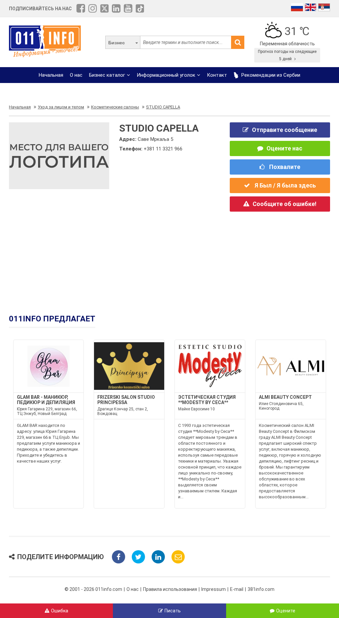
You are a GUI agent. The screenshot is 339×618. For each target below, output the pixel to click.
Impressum (213, 589)
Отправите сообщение (284, 129)
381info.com (261, 589)
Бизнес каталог (107, 75)
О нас (76, 75)
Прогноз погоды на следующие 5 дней (287, 55)
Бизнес (116, 42)
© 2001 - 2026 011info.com (93, 589)
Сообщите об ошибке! (284, 203)
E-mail (236, 589)
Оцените (285, 610)
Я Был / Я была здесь (284, 185)
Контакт (217, 75)
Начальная (51, 75)
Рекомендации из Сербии (270, 75)
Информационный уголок (166, 75)
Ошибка (59, 610)
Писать (173, 610)
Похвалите (284, 166)
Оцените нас (284, 148)
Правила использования (170, 589)
